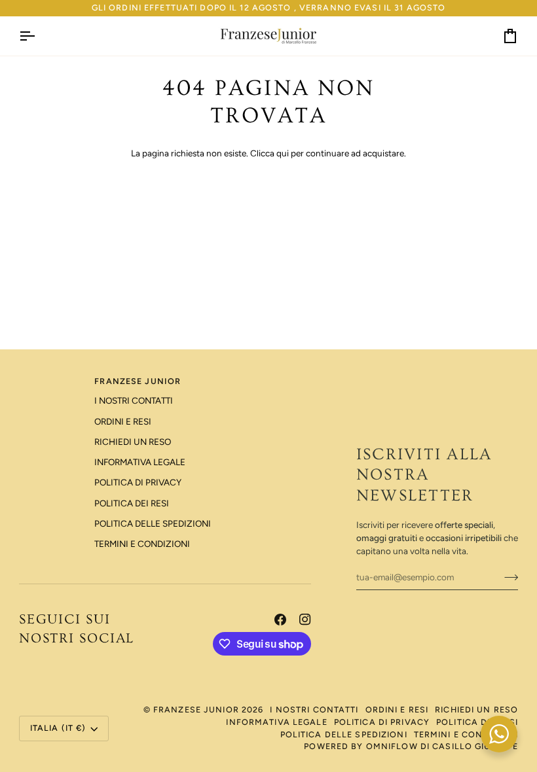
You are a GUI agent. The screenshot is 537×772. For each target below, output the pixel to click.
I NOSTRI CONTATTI (133, 400)
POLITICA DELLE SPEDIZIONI (152, 523)
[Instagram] (305, 619)
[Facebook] (280, 619)
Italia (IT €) (58, 728)
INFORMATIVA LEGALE (139, 462)
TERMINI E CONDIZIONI (142, 543)
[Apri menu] (38, 36)
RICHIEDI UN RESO (132, 441)
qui (282, 153)
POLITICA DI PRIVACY (137, 482)
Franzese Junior (196, 709)
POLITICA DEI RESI (131, 503)
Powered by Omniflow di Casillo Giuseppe (411, 746)
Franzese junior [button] (137, 381)
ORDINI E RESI (122, 421)
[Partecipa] (507, 577)
